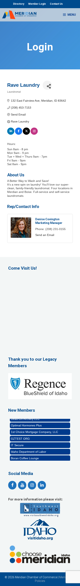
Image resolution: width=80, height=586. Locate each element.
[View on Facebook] (18, 133)
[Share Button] (47, 85)
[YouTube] (22, 485)
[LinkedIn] (42, 485)
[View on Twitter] (26, 133)
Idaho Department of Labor (28, 450)
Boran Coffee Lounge (25, 456)
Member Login (37, 3)
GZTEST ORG (20, 437)
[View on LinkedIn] (10, 133)
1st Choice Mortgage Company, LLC (34, 430)
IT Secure (17, 443)
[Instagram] (32, 485)
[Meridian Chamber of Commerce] (19, 14)
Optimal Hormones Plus (26, 423)
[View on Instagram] (34, 133)
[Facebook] (12, 485)
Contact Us (56, 3)
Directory (18, 3)
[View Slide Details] (40, 386)
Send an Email (44, 235)
